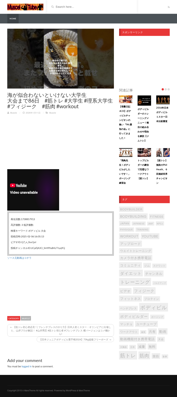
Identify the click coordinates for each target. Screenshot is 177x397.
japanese (139, 223)
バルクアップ (159, 283)
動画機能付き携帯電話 (137, 338)
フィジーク (144, 290)
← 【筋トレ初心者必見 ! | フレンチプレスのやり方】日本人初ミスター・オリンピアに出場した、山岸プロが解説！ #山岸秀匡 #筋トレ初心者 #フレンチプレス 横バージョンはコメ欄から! (60, 330)
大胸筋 (123, 347)
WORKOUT (129, 236)
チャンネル (153, 273)
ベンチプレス (128, 308)
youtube (150, 236)
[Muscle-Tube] (25, 6)
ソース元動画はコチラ (19, 257)
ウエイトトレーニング (135, 251)
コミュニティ (130, 265)
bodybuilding (133, 216)
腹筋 (156, 356)
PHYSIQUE (126, 229)
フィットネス (130, 298)
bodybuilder (131, 209)
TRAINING (142, 229)
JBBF (150, 223)
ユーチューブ (146, 323)
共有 (152, 331)
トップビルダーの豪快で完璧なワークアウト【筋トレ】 (143, 169)
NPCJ (160, 223)
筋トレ (128, 355)
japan (124, 223)
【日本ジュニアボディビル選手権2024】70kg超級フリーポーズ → (75, 339)
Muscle (13, 112)
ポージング (157, 316)
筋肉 (144, 355)
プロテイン (151, 299)
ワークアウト (129, 332)
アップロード (130, 243)
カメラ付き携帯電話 (135, 257)
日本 (132, 346)
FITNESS (156, 216)
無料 (152, 346)
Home (13, 18)
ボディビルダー (134, 316)
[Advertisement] (60, 142)
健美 (143, 332)
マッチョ (126, 324)
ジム (147, 265)
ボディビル (153, 307)
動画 (162, 331)
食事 (165, 356)
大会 (161, 339)
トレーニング (135, 281)
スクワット (159, 265)
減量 (141, 346)
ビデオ (125, 290)
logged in (27, 366)
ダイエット (131, 273)
